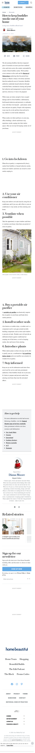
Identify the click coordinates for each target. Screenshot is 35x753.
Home (4, 12)
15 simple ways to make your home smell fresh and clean (11, 537)
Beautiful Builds (16, 664)
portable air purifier (10, 312)
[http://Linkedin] (14, 507)
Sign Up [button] (22, 2)
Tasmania (9, 448)
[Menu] (2, 2)
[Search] (31, 3)
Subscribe (12, 698)
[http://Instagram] (19, 507)
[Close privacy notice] (32, 743)
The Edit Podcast (17, 669)
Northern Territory (11, 440)
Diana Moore (11, 30)
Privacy (17, 694)
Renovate (11, 12)
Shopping (29, 7)
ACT (7, 445)
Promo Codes (23, 674)
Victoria (8, 435)
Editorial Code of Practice (17, 702)
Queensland (9, 438)
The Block (9, 674)
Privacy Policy (21, 573)
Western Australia (11, 443)
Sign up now (16, 569)
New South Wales (11, 432)
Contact (22, 698)
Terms (25, 694)
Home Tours (18, 7)
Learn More (10, 745)
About (8, 694)
